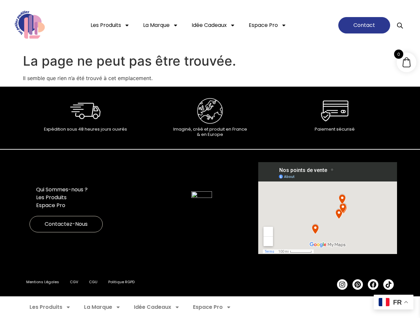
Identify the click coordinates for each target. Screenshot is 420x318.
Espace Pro (263, 25)
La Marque (156, 25)
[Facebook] (373, 284)
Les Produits (106, 25)
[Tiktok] (388, 284)
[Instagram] (342, 284)
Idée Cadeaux (209, 25)
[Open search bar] (400, 25)
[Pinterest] (357, 284)
